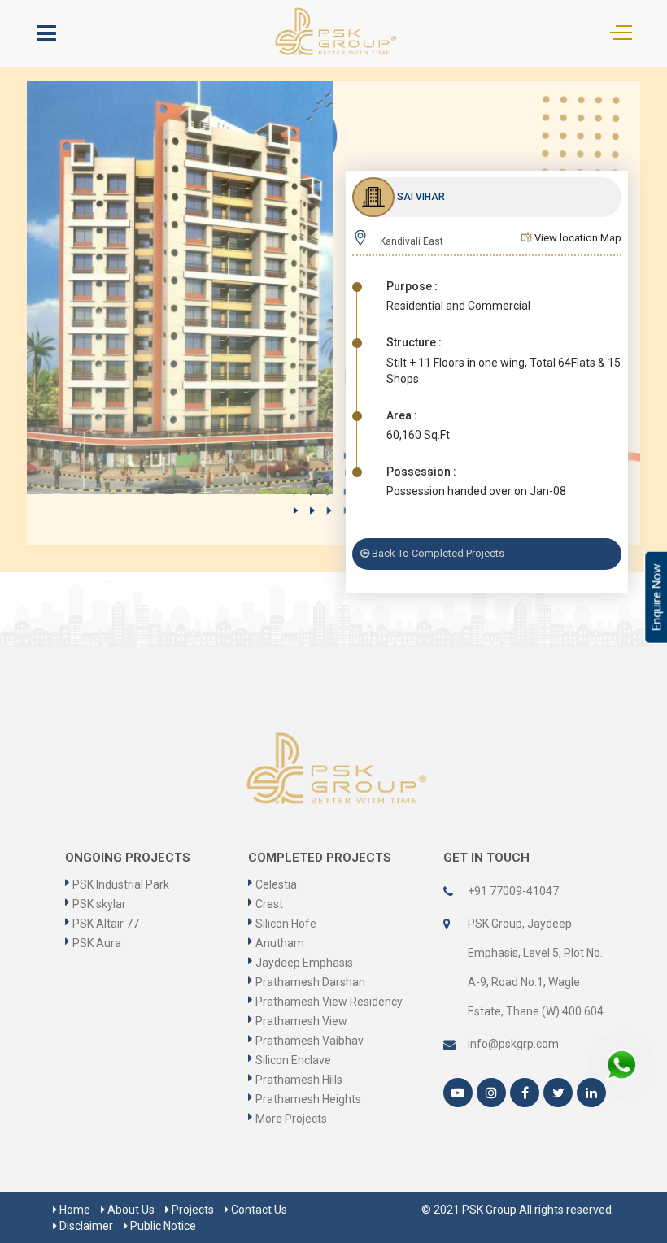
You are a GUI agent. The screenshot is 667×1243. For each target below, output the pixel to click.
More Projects (291, 1118)
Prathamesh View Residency (329, 1001)
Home (73, 1209)
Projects (191, 1209)
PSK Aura (96, 943)
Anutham (279, 943)
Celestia (276, 884)
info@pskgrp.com (513, 1043)
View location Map (576, 238)
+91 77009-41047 (513, 890)
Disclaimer (85, 1225)
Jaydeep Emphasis (304, 962)
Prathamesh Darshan (310, 982)
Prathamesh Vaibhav (309, 1040)
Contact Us (258, 1209)
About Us (130, 1209)
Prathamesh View (301, 1021)
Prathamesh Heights (308, 1099)
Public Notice (162, 1225)
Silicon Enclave (293, 1060)
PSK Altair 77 (105, 923)
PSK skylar (99, 904)
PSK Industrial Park (120, 884)
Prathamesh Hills (298, 1079)
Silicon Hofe (285, 923)
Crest (269, 904)
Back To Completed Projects (436, 553)
